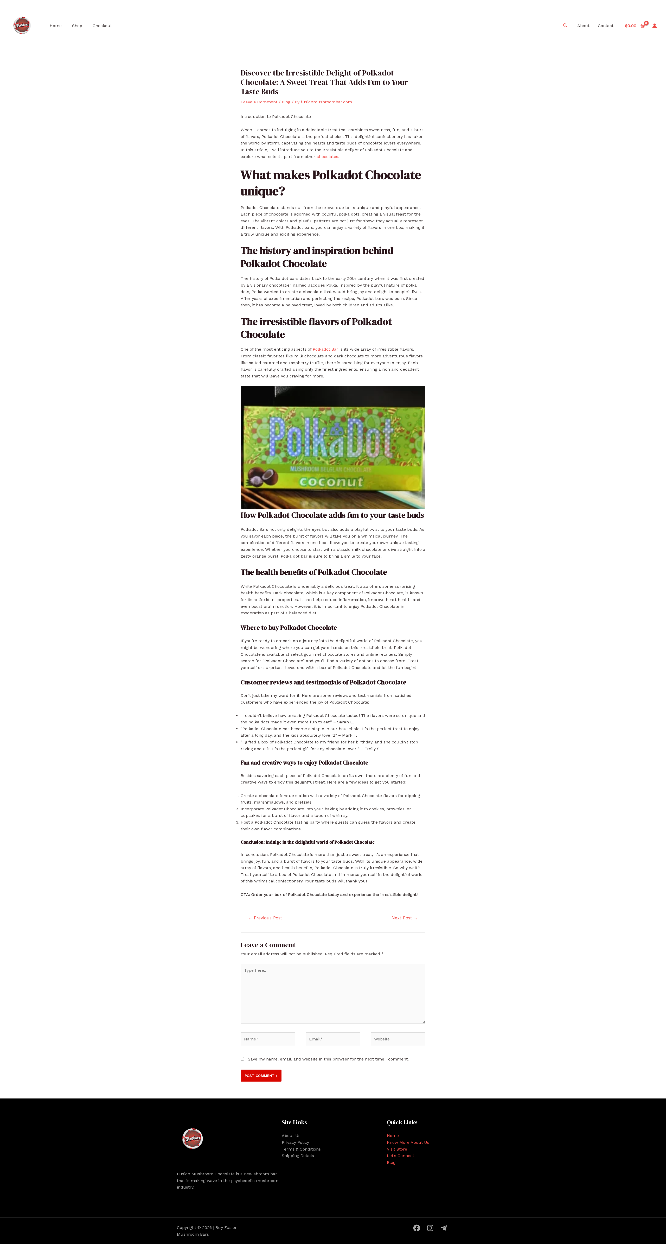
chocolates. (327, 156)
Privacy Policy (295, 1142)
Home (56, 25)
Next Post (405, 917)
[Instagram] (430, 1228)
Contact (605, 25)
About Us (291, 1135)
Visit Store (397, 1149)
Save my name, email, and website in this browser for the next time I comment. (328, 1059)
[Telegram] (443, 1228)
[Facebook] (416, 1228)
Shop (77, 25)
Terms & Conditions (301, 1149)
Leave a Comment (259, 101)
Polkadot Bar (324, 349)
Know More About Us (408, 1142)
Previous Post (265, 917)
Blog (286, 101)
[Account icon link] (654, 25)
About (583, 25)
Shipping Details (298, 1155)
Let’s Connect (400, 1155)
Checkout (102, 25)
